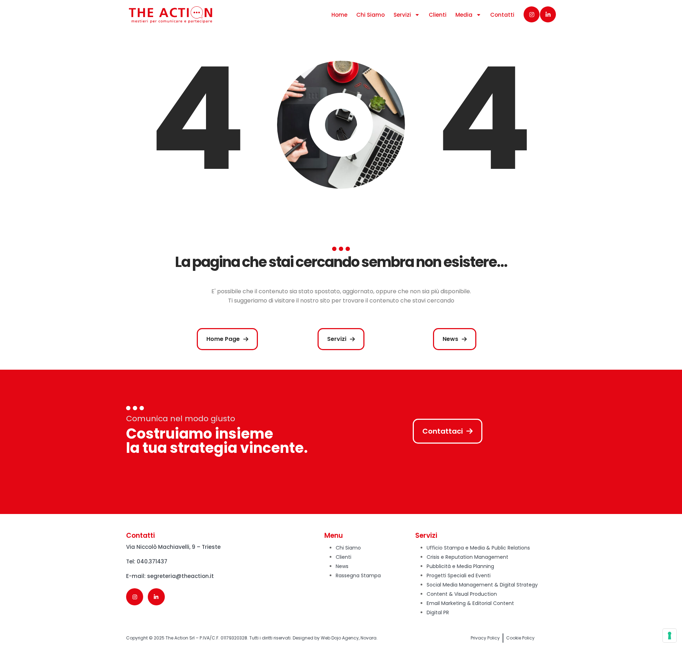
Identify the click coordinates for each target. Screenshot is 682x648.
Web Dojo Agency (340, 638)
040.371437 (152, 561)
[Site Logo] (170, 14)
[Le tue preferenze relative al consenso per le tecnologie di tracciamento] (669, 635)
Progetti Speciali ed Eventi (459, 575)
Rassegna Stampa (358, 575)
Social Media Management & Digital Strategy (482, 584)
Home (339, 14)
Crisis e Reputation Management (467, 557)
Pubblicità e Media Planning (460, 566)
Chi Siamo (370, 14)
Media (463, 14)
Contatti (502, 14)
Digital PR (438, 612)
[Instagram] (532, 14)
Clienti (437, 14)
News (342, 566)
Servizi (402, 14)
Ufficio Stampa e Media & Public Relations (478, 547)
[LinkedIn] (548, 14)
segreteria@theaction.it (180, 576)
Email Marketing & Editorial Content (470, 603)
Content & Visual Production (462, 594)
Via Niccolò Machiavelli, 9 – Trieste (173, 547)
